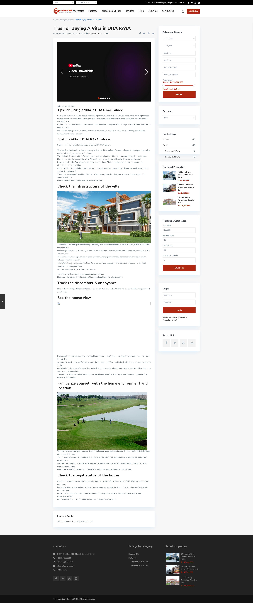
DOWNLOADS (168, 11)
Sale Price (167, 226)
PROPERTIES (78, 11)
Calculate (179, 268)
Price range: (167, 80)
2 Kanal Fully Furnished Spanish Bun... (186, 200)
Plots (165, 145)
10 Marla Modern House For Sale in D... (185, 187)
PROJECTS (93, 11)
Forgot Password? (170, 320)
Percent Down (168, 236)
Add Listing (193, 11)
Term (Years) (168, 246)
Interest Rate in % (170, 256)
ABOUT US (153, 11)
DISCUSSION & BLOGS (111, 11)
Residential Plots (172, 157)
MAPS (141, 11)
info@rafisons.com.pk (65, 566)
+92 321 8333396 (64, 558)
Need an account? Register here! (175, 317)
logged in (72, 521)
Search (179, 94)
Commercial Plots (172, 151)
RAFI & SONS (62, 570)
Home (55, 20)
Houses (166, 139)
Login (179, 310)
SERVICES (130, 11)
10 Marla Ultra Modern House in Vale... (185, 175)
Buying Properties (66, 20)
